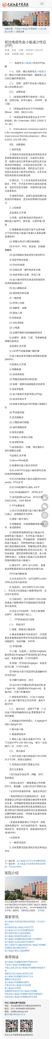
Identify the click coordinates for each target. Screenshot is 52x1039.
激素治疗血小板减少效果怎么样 (19, 973)
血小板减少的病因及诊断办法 (18, 935)
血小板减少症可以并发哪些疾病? (31, 860)
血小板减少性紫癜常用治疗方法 (19, 976)
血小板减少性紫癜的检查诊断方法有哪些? (23, 938)
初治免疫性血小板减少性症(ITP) (19, 927)
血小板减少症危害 (13, 987)
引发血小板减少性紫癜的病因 (18, 964)
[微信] (44, 506)
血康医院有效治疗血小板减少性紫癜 (21, 990)
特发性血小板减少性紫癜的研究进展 (21, 996)
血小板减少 (27, 63)
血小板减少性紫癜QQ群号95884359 (21, 961)
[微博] (44, 497)
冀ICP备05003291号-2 (15, 1014)
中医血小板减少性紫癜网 (26, 28)
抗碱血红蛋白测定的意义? (16, 947)
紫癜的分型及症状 (13, 979)
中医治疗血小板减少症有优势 (18, 985)
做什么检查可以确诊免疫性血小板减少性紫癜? (25, 944)
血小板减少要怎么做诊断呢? (17, 950)
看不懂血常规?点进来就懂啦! (18, 933)
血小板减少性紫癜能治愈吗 (17, 982)
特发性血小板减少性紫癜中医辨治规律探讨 (24, 993)
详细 (41, 910)
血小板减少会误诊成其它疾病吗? (19, 941)
